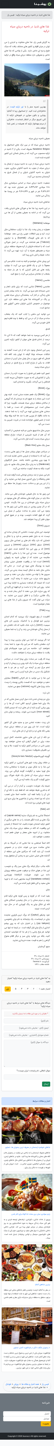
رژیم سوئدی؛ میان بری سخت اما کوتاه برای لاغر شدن (30, 1214)
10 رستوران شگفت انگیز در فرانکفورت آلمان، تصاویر (32, 1347)
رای (7, 989)
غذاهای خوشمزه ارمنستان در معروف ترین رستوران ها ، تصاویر (27, 1147)
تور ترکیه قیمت (16, 106)
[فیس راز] (42, 4)
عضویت (45, 1423)
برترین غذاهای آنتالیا (42, 1284)
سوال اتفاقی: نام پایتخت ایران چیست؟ (33, 1070)
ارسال (46, 1084)
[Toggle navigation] (5, 4)
